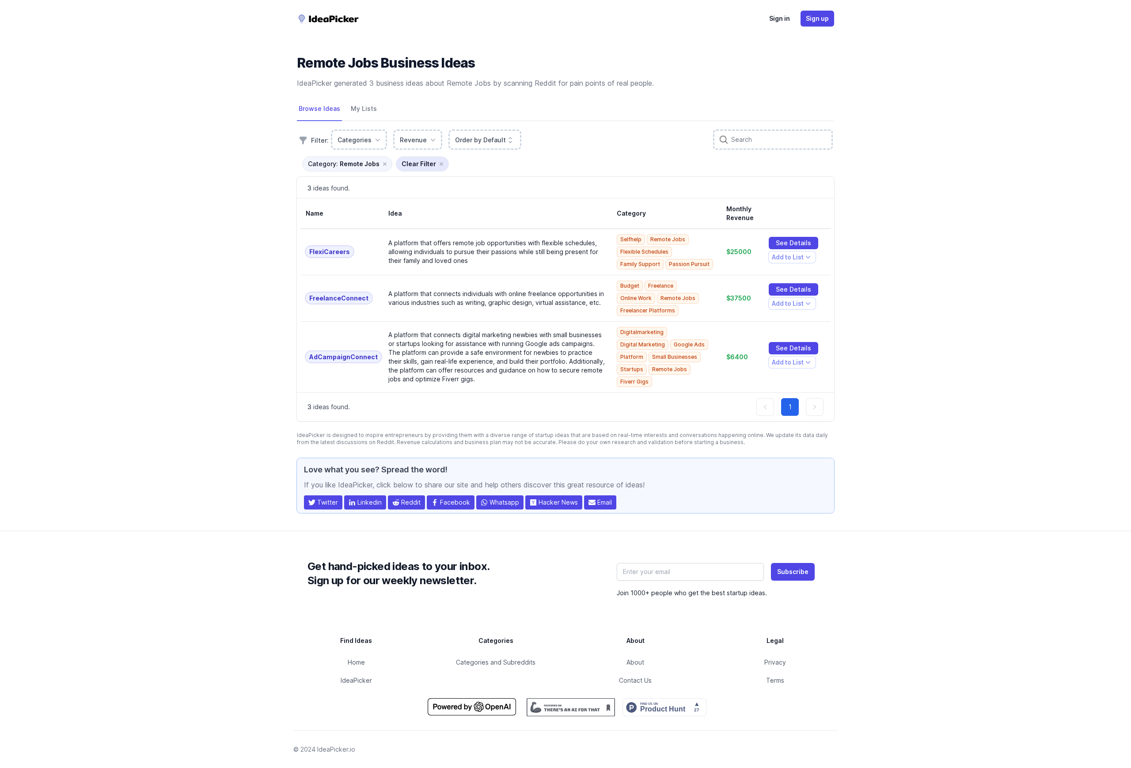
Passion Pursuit (689, 264)
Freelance (660, 285)
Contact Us (635, 680)
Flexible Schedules (644, 251)
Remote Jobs (667, 239)
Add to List (787, 258)
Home (356, 662)
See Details (793, 243)
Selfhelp (630, 239)
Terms (775, 680)
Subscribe (792, 571)
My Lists (364, 108)
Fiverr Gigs (634, 381)
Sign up (817, 18)
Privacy (775, 662)
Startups (631, 369)
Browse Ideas (319, 108)
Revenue (413, 140)
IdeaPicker (356, 680)
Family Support (640, 264)
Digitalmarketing (642, 332)
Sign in (779, 18)
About (635, 662)
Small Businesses (674, 357)
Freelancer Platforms (647, 310)
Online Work (636, 298)
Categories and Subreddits (495, 662)
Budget (629, 285)
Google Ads (689, 344)
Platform (631, 357)
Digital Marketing (642, 344)
